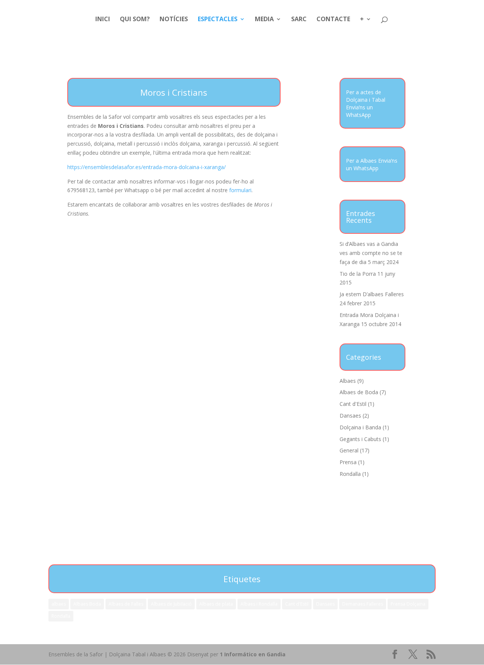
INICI (102, 19)
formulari (240, 190)
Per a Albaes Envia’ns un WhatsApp (371, 164)
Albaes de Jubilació (171, 604)
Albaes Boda (87, 604)
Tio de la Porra (358, 273)
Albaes (348, 380)
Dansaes (350, 415)
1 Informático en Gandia (252, 654)
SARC (299, 19)
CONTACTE (333, 19)
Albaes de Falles (126, 604)
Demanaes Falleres (362, 604)
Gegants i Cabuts (360, 439)
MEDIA (264, 19)
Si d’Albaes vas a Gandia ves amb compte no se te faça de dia (371, 253)
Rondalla (350, 473)
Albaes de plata (216, 604)
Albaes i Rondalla (259, 604)
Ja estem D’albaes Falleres (372, 294)
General (349, 450)
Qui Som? (135, 19)
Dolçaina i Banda (360, 427)
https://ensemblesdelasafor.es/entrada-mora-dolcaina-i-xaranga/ (146, 167)
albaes (58, 604)
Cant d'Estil (353, 403)
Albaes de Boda (359, 392)
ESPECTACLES (217, 19)
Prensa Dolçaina (408, 604)
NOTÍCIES (174, 19)
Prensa (348, 462)
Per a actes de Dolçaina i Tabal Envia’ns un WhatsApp (365, 103)
